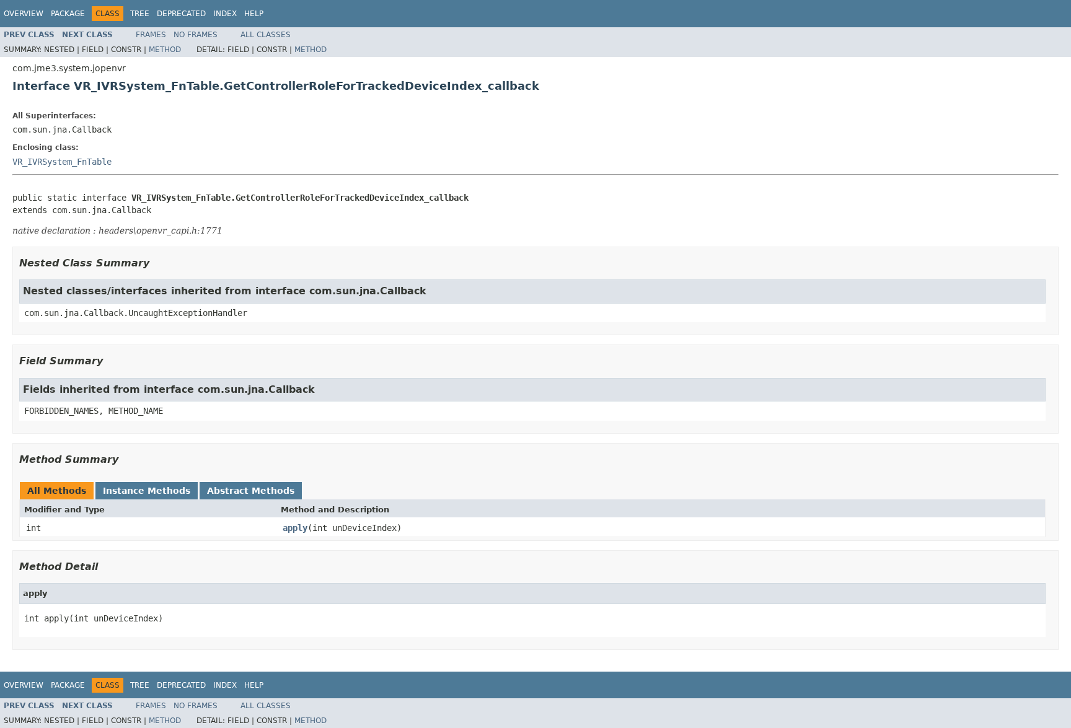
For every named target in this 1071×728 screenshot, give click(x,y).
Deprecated (181, 13)
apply (295, 528)
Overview (23, 13)
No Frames (196, 34)
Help (253, 13)
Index (225, 13)
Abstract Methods (250, 491)
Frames (151, 34)
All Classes (265, 34)
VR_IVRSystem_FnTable (62, 162)
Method (165, 49)
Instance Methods (146, 491)
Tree (139, 13)
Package (68, 13)
